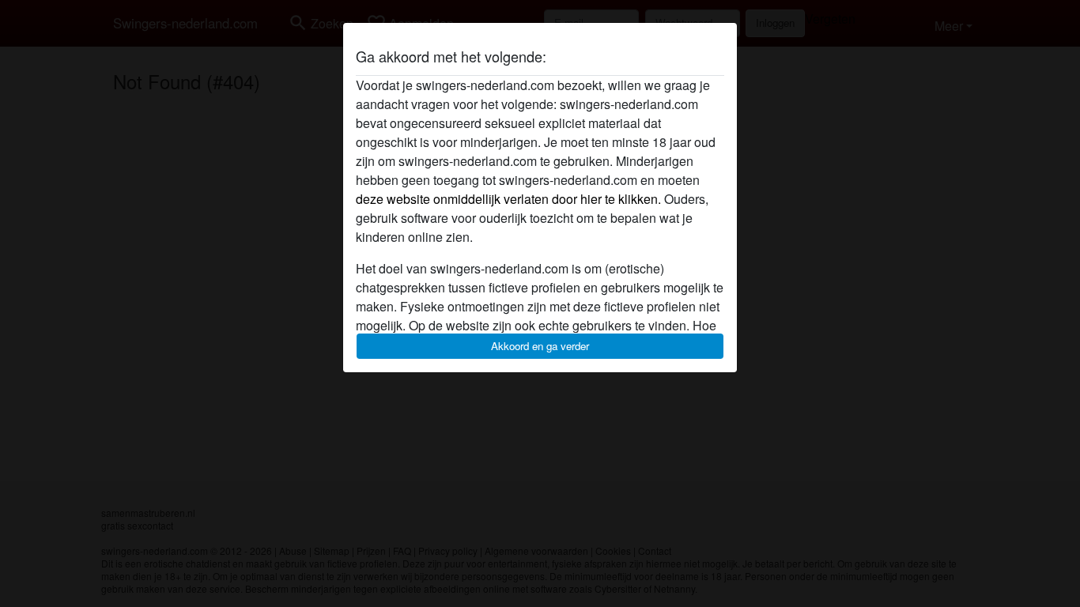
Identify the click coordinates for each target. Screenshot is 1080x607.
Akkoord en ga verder (540, 345)
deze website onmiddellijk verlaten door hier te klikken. (508, 199)
